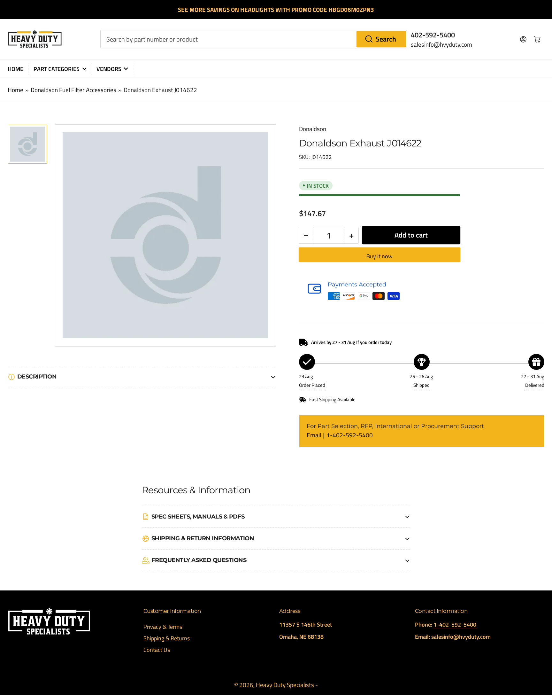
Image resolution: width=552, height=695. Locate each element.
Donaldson (312, 128)
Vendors (108, 69)
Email (314, 435)
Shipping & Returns (166, 638)
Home (15, 69)
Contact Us (156, 649)
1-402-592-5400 (349, 435)
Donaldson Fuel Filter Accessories (73, 89)
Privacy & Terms (162, 626)
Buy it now (379, 256)
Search (386, 39)
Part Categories (57, 69)
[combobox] (253, 39)
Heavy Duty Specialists (285, 684)
